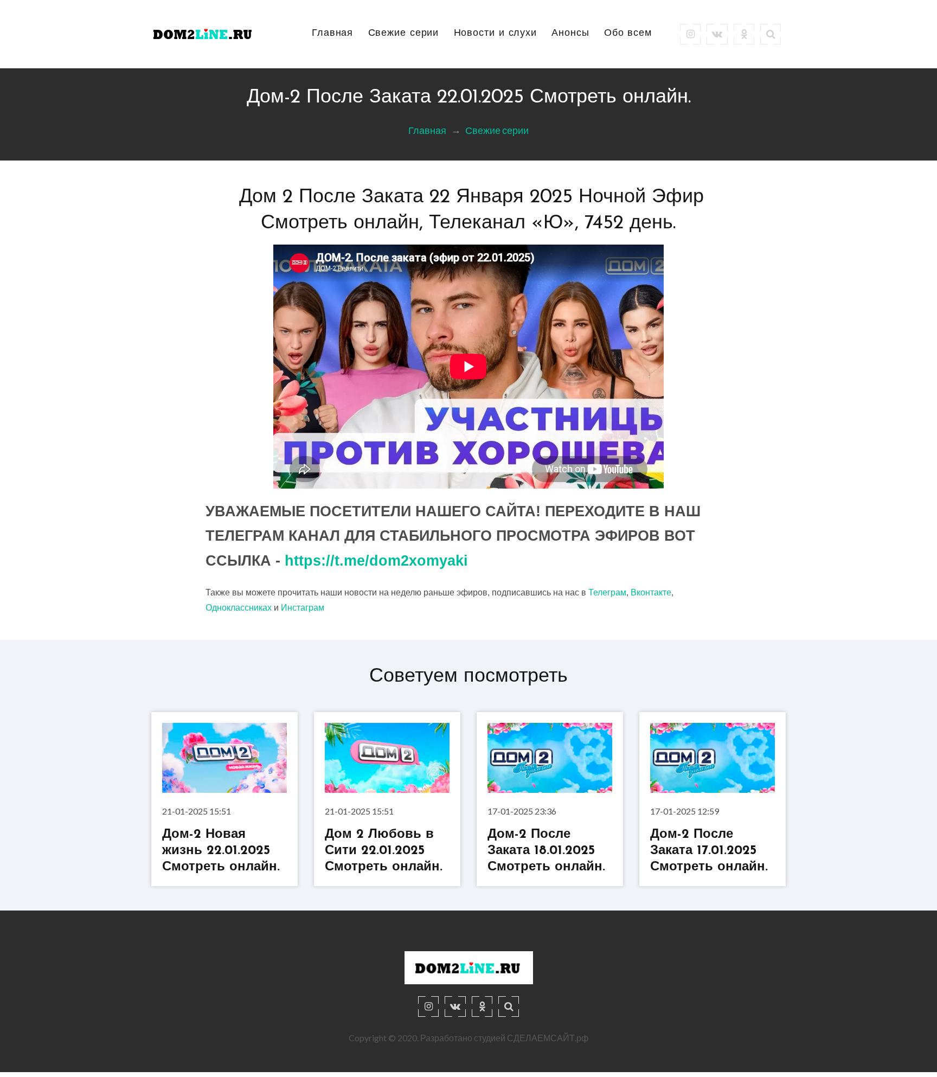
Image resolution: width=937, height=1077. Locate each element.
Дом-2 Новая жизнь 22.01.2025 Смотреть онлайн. (221, 851)
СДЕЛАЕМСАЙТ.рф (547, 1038)
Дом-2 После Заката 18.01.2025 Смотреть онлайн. (546, 851)
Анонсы (570, 34)
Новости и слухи (495, 34)
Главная (332, 34)
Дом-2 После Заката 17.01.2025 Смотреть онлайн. (709, 851)
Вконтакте (651, 592)
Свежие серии (403, 34)
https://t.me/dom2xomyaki (376, 561)
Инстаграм (302, 607)
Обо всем (628, 34)
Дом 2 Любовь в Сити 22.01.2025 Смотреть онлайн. (383, 851)
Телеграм (607, 592)
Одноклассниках (239, 607)
